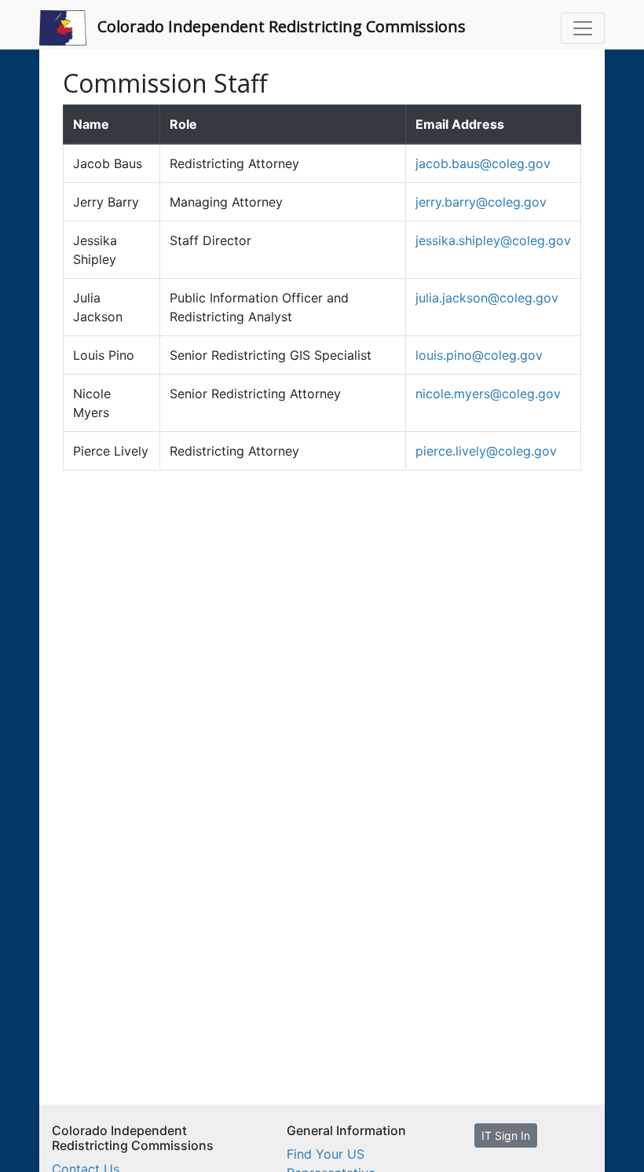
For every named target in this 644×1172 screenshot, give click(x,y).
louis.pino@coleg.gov (479, 355)
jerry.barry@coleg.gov (481, 202)
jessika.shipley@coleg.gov (493, 240)
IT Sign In (505, 1135)
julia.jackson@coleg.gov (486, 298)
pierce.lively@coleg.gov (486, 451)
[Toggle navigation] (583, 28)
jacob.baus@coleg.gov (483, 163)
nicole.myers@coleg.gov (488, 393)
